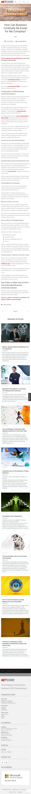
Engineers (3, 708)
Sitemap (20, 792)
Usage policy (15, 789)
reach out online (16, 299)
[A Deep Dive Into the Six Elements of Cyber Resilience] (15, 469)
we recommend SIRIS (14, 86)
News (2, 718)
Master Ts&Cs (12, 792)
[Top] (15, 674)
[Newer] (28, 311)
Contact (3, 716)
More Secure (5, 343)
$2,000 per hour (5, 263)
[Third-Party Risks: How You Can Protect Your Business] (15, 553)
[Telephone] (15, 2)
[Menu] (28, 2)
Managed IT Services (6, 700)
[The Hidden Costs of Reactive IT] (15, 511)
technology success (14, 79)
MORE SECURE (7, 304)
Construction (4, 710)
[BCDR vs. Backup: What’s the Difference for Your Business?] (15, 343)
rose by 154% (12, 171)
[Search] (24, 2)
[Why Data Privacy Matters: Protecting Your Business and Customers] (15, 384)
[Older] (3, 311)
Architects (3, 707)
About (2, 715)
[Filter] (19, 2)
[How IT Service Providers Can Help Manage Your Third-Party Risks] (15, 596)
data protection (21, 111)
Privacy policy (23, 789)
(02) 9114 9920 (5, 299)
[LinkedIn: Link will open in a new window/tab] (6, 762)
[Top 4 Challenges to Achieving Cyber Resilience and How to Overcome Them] (15, 425)
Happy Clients (4, 714)
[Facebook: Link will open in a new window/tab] (2, 762)
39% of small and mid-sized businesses (12, 58)
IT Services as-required (7, 702)
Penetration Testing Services (8, 703)
